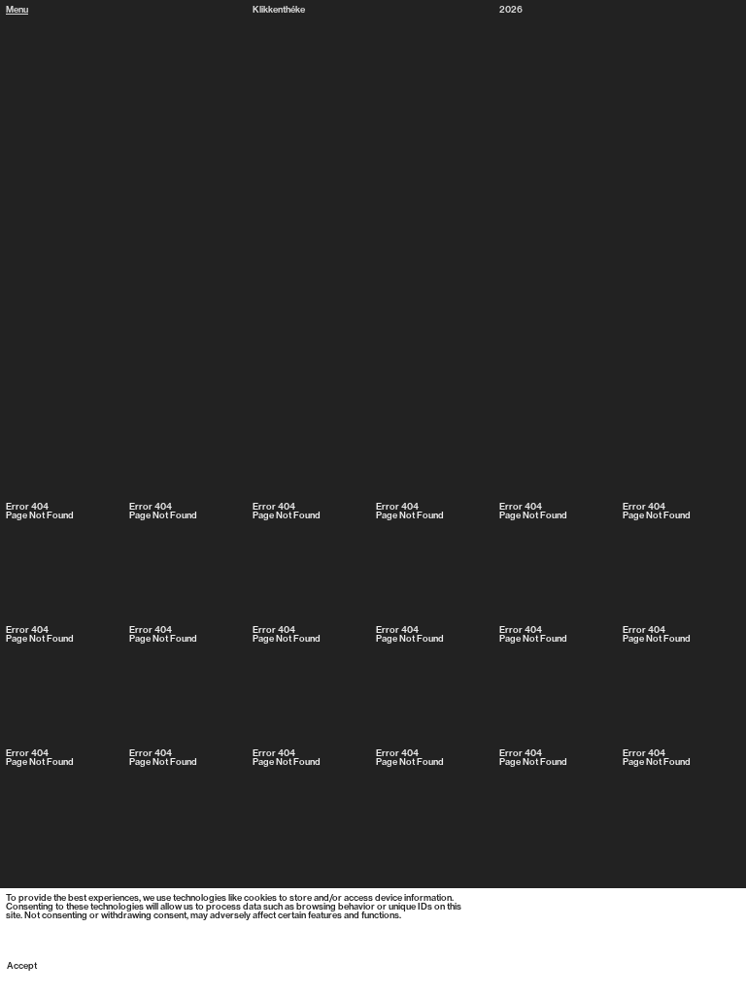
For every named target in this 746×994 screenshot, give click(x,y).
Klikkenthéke (279, 10)
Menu (17, 10)
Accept (22, 966)
